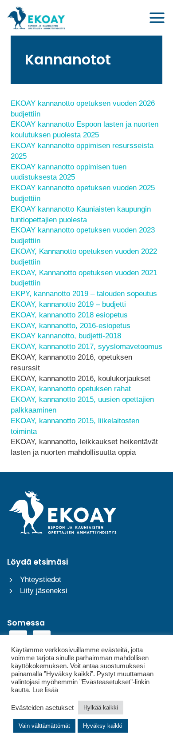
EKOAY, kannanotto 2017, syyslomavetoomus (86, 346)
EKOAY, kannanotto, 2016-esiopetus (70, 325)
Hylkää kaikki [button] (100, 707)
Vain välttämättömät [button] (44, 725)
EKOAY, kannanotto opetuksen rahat (71, 389)
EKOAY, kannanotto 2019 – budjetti (68, 304)
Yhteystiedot (40, 579)
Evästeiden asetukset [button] (42, 707)
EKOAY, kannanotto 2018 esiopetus (69, 315)
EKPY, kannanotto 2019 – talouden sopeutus (84, 293)
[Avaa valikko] (157, 18)
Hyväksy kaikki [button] (102, 725)
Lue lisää (45, 690)
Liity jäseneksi (43, 590)
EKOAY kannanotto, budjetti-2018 (66, 336)
